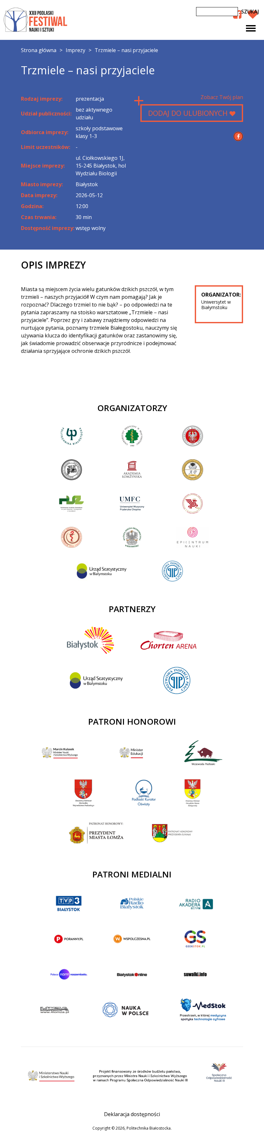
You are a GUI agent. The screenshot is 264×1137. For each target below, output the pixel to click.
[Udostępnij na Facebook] (238, 136)
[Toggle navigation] (251, 28)
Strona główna (38, 50)
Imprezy (75, 50)
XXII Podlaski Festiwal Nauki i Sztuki (36, 20)
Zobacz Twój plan (222, 97)
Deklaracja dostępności (132, 1114)
